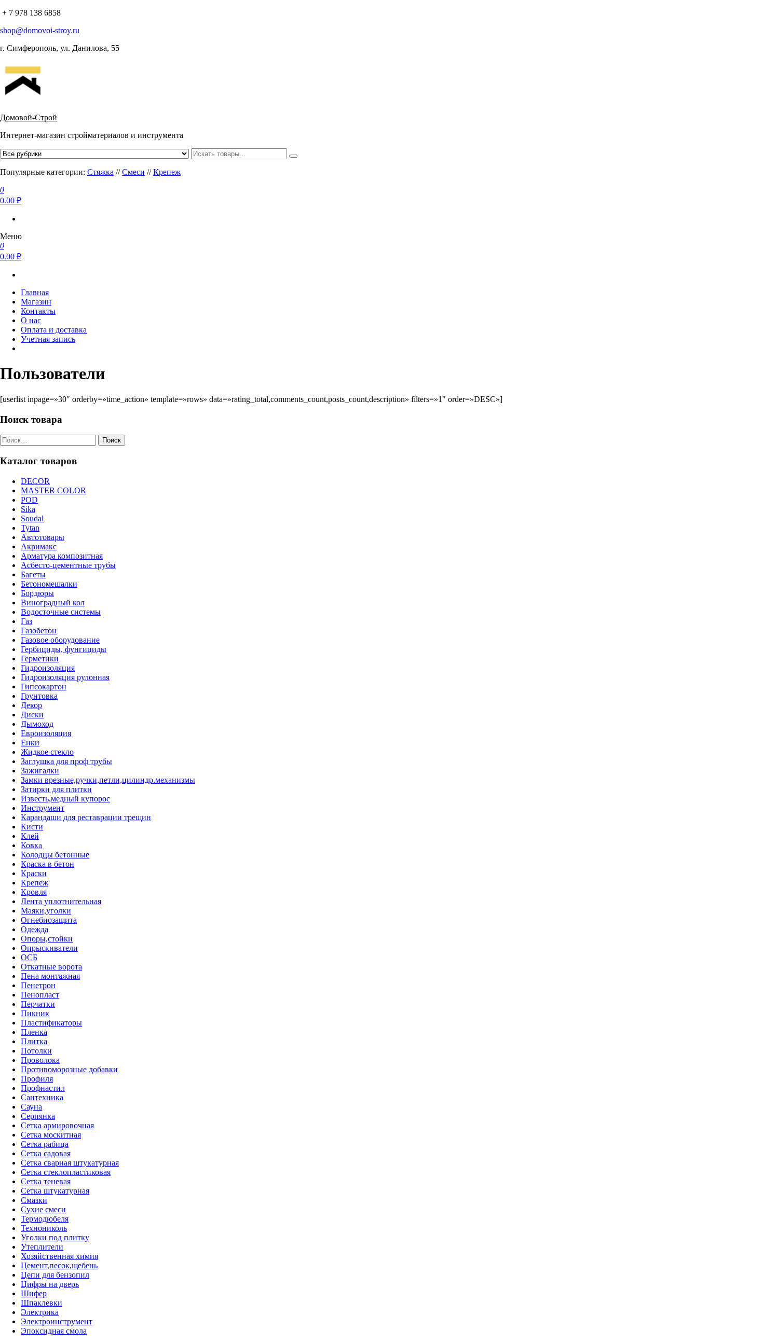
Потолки (36, 1050)
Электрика (40, 1312)
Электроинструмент (56, 1321)
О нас (31, 320)
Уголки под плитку (55, 1237)
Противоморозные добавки (69, 1069)
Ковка (31, 845)
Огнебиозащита (49, 920)
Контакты (38, 311)
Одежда (34, 929)
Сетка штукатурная (55, 1190)
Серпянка (38, 1116)
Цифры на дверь (50, 1284)
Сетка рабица (45, 1144)
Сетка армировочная (57, 1125)
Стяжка (100, 172)
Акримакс (39, 546)
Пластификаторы (51, 1022)
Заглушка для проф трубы (66, 761)
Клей (30, 836)
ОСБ (29, 957)
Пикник (35, 1013)
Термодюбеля (45, 1218)
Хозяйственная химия (59, 1256)
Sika (28, 509)
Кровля (34, 892)
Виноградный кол (53, 602)
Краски (34, 873)
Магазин (36, 301)
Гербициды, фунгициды (63, 649)
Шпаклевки (41, 1302)
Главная (35, 292)
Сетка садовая (46, 1153)
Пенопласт (40, 994)
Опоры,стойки (47, 938)
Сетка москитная (51, 1134)
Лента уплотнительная (61, 901)
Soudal (32, 518)
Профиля (37, 1078)
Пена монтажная (50, 976)
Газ (26, 621)
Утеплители (42, 1246)
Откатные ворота (51, 966)
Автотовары (42, 537)
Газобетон (39, 630)
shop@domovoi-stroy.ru (39, 30)
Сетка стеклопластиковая (66, 1172)
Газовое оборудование (60, 639)
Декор (31, 705)
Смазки (34, 1200)
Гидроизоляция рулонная (65, 677)
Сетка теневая (46, 1181)
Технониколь (44, 1228)
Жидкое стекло (47, 751)
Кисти (32, 826)
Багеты (33, 574)
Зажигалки (40, 770)
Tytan (30, 527)
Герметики (40, 658)
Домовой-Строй (28, 117)
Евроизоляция (46, 733)
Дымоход (37, 723)
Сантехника (42, 1097)
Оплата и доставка (54, 329)
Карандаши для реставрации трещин (86, 817)
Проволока (40, 1060)
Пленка (34, 1032)
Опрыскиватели (49, 948)
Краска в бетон (47, 864)
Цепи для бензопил (55, 1274)
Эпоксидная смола (54, 1330)
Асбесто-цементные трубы (68, 565)
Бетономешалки (49, 583)
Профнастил (43, 1088)
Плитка (34, 1041)
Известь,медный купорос (65, 798)
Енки (30, 742)
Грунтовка (39, 695)
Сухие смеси (43, 1209)
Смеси (133, 172)
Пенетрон (38, 985)
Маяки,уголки (46, 910)
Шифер (34, 1293)
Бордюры (37, 593)
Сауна (31, 1106)
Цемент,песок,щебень (59, 1265)
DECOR (35, 481)
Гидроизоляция (48, 667)
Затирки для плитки (56, 789)
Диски (32, 714)
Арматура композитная (62, 555)
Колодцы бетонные (55, 854)
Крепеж (167, 172)
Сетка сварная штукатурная (70, 1162)
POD (29, 499)
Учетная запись (48, 339)
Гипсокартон (43, 686)
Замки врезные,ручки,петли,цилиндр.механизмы (108, 779)
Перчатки (38, 1004)
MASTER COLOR (53, 490)
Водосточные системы (61, 611)
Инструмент (42, 807)
